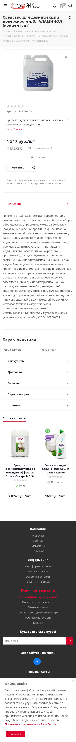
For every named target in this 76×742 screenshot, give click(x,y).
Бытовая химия (38, 607)
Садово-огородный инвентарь (38, 612)
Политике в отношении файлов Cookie (30, 724)
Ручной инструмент (38, 617)
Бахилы (38, 622)
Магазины (38, 546)
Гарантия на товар (38, 581)
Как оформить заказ (38, 566)
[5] (22, 106)
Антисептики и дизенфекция (38, 597)
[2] (12, 106)
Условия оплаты (38, 571)
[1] (8, 106)
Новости (38, 535)
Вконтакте (37, 661)
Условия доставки (38, 576)
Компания (38, 529)
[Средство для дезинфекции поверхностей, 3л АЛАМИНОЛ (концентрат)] (38, 72)
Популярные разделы (38, 590)
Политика (38, 551)
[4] (19, 106)
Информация (38, 560)
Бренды (38, 540)
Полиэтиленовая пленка (38, 602)
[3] (15, 106)
